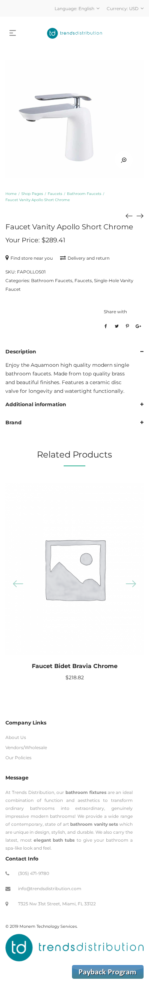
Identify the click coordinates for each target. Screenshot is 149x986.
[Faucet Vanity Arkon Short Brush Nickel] (129, 216)
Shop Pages (32, 193)
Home (11, 193)
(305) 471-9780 (33, 873)
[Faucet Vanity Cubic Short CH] (140, 216)
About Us (15, 737)
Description (20, 351)
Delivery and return (89, 258)
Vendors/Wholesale (26, 747)
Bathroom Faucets (84, 193)
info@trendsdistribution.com (49, 888)
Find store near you (31, 258)
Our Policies (18, 757)
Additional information (35, 404)
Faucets (55, 193)
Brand (13, 422)
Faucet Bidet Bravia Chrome (75, 666)
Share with (115, 311)
